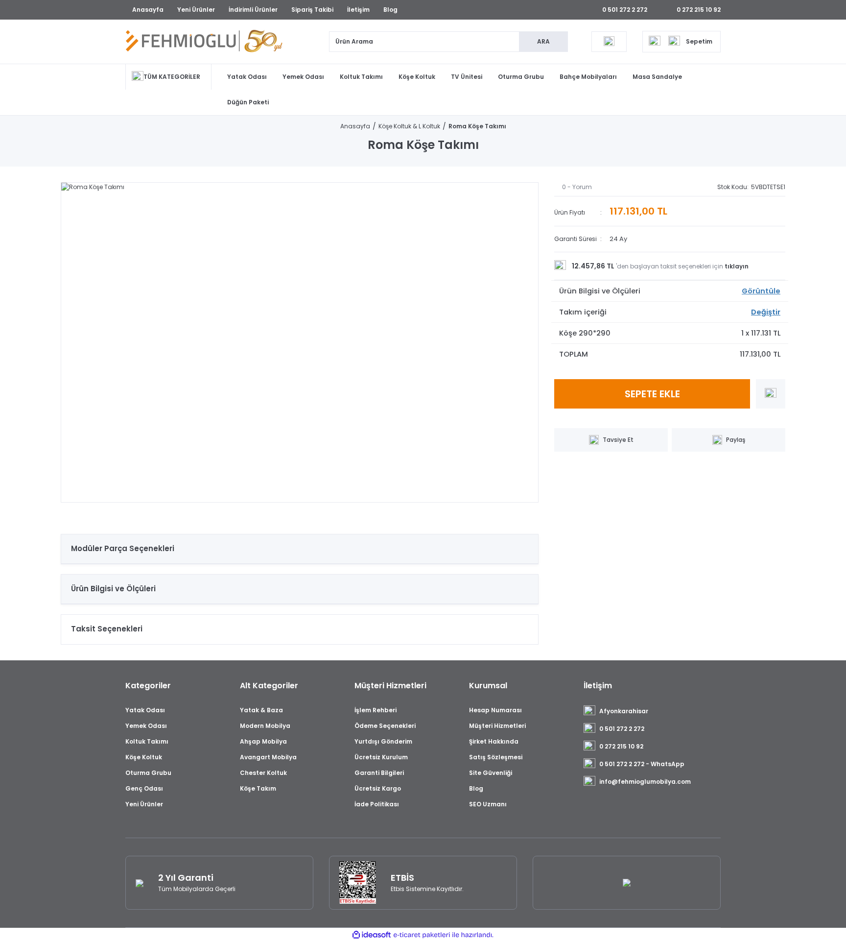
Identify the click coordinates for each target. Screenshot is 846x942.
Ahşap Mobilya (263, 741)
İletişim (358, 9)
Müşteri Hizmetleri (497, 726)
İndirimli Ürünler (253, 9)
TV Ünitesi (466, 76)
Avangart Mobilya (268, 757)
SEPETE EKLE (652, 394)
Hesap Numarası (495, 710)
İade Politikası (376, 804)
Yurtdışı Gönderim (383, 741)
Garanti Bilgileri (379, 773)
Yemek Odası (303, 76)
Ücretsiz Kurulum (381, 757)
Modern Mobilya (265, 726)
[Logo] (204, 41)
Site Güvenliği (490, 773)
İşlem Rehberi (375, 710)
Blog (390, 9)
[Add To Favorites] (770, 394)
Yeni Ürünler (196, 9)
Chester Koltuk (263, 773)
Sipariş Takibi (312, 9)
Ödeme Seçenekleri (385, 726)
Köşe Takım (258, 788)
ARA (543, 41)
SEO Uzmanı (488, 804)
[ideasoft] (371, 935)
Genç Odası (144, 788)
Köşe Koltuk (417, 76)
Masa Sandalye (657, 76)
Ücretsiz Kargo (377, 788)
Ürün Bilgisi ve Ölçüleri (113, 588)
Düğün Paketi (248, 102)
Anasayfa (148, 9)
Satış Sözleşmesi (495, 757)
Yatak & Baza (261, 710)
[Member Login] (609, 41)
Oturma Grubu (521, 76)
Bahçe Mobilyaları (588, 76)
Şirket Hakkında (493, 741)
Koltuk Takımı (361, 76)
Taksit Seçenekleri (106, 629)
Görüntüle (761, 291)
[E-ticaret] (421, 935)
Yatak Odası (247, 76)
